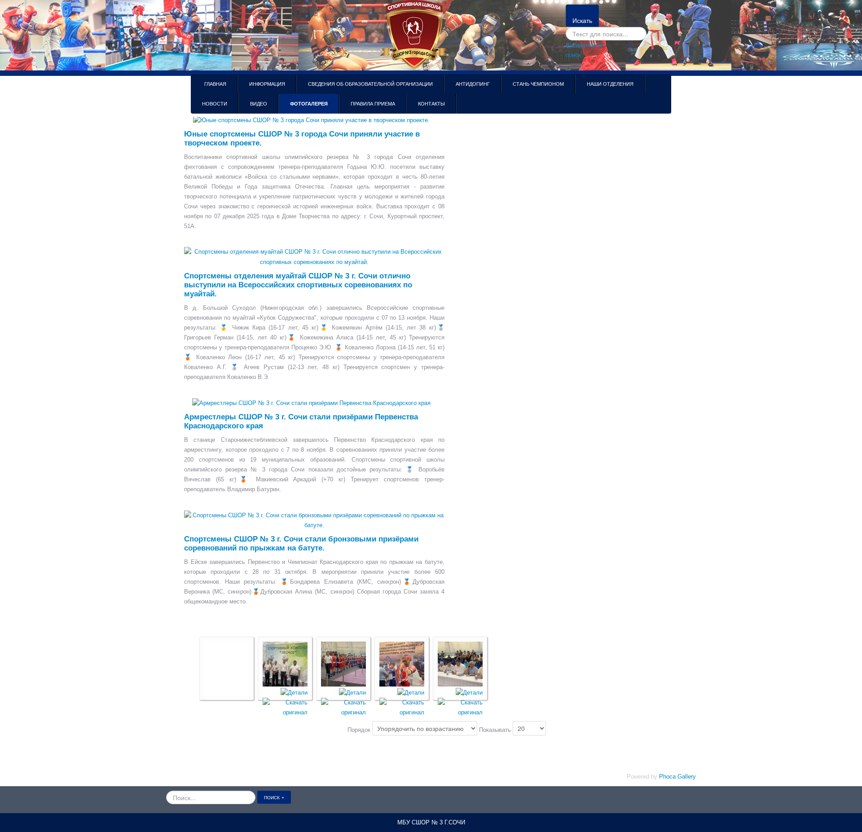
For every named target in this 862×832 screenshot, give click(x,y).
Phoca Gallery (677, 776)
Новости (214, 103)
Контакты (431, 103)
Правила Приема (373, 103)
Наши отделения (610, 84)
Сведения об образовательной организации (370, 84)
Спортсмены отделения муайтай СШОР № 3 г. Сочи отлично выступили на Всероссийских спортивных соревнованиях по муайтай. (298, 285)
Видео (258, 103)
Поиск (272, 797)
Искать (582, 20)
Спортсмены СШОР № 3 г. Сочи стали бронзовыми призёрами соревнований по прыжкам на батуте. (301, 543)
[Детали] (294, 692)
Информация (267, 84)
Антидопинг (473, 84)
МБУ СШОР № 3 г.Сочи (431, 822)
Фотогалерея (309, 103)
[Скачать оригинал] (285, 707)
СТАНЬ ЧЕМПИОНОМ (538, 84)
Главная (215, 84)
